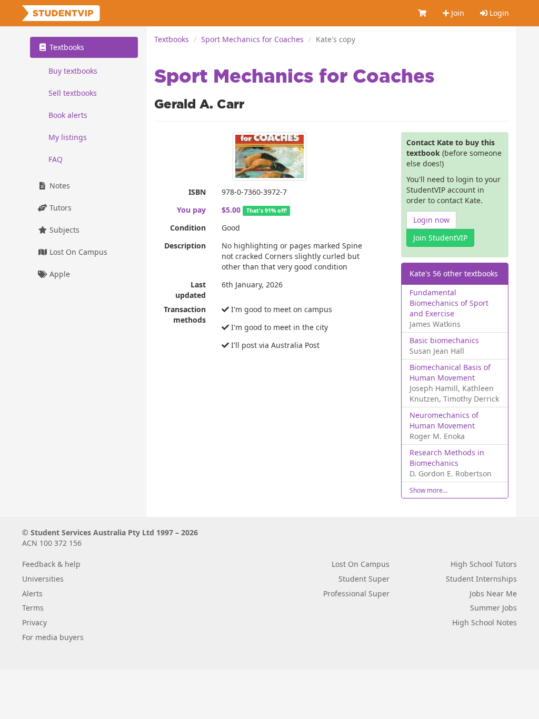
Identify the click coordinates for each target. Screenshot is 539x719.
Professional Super (356, 593)
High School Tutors (484, 564)
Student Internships (481, 579)
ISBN (197, 192)
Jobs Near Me (493, 593)
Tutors (59, 208)
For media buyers (53, 637)
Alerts (32, 593)
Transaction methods (185, 314)
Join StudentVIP (440, 238)
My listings (67, 137)
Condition (188, 228)
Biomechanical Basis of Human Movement (450, 372)
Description (185, 246)
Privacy (34, 622)
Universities (43, 579)
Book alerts (67, 115)
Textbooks (171, 39)
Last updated (190, 289)
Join (456, 13)
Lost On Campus (77, 252)
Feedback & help (51, 564)
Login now (431, 220)
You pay (191, 210)
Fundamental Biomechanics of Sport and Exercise (449, 302)
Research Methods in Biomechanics (447, 457)
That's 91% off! (266, 210)
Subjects (63, 230)
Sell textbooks (72, 93)
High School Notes (484, 622)
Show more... (428, 490)
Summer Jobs (493, 608)
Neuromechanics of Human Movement (444, 420)
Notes (58, 186)
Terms (33, 608)
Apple (58, 274)
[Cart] (422, 13)
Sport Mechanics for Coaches (252, 39)
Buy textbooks (72, 71)
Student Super (364, 579)
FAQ (55, 159)
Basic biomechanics (444, 340)
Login (498, 13)
